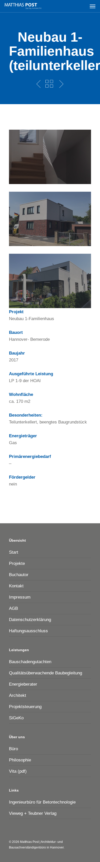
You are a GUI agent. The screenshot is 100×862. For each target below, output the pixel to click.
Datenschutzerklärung (30, 619)
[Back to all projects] (49, 83)
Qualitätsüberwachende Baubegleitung (45, 673)
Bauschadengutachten (30, 661)
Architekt (17, 695)
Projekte (17, 563)
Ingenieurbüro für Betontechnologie (42, 802)
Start (13, 552)
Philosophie (20, 760)
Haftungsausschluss (28, 630)
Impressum (20, 597)
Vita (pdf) (18, 771)
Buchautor (18, 574)
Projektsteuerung (25, 706)
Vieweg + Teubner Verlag (32, 813)
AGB (13, 608)
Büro (13, 748)
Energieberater (23, 684)
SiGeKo (16, 717)
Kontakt (16, 586)
